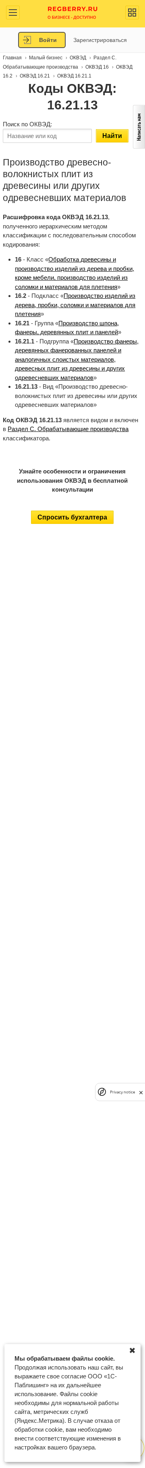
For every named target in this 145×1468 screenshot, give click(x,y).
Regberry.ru (73, 12)
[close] (141, 1092)
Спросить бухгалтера (72, 517)
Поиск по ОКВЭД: (27, 124)
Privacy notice (122, 1092)
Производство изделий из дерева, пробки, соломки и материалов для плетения (75, 304)
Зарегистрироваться (100, 40)
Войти (48, 40)
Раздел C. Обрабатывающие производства (68, 428)
